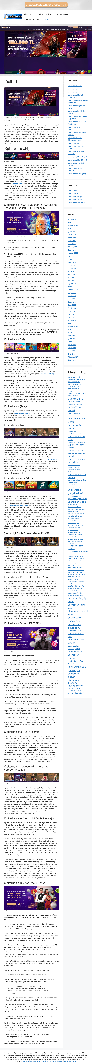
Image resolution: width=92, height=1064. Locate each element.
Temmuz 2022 (73, 323)
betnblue (26, 1061)
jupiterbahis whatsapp (74, 583)
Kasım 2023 (72, 274)
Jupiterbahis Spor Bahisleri (75, 567)
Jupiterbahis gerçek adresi (75, 491)
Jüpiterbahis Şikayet (45, 14)
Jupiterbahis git (73, 504)
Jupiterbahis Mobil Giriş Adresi (75, 534)
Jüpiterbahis (47, 19)
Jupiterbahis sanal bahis (74, 563)
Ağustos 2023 (73, 284)
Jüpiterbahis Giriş (30, 14)
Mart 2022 (72, 336)
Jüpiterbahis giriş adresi (77, 600)
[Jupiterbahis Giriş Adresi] (13, 17)
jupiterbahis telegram (75, 572)
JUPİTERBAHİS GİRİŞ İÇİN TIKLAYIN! (46, 5)
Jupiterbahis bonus (74, 427)
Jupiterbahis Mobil (73, 530)
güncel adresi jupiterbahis (77, 393)
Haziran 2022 (73, 326)
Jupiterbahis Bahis (74, 413)
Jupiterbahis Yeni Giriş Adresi (75, 590)
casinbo (74, 1061)
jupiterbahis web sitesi (73, 579)
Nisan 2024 (72, 259)
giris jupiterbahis (73, 389)
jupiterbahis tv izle (74, 577)
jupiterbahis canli (72, 431)
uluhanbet (67, 1061)
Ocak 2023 (72, 305)
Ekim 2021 (71, 351)
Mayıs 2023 (72, 293)
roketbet (53, 1061)
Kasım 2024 (72, 238)
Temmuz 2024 (73, 250)
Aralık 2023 (72, 271)
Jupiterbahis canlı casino (76, 446)
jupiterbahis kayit (74, 518)
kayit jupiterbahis (75, 686)
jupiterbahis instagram (75, 516)
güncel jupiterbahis (73, 395)
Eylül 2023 (72, 280)
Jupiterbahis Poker (72, 554)
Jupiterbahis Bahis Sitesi (77, 420)
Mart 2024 (72, 262)
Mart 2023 (72, 299)
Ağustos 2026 (73, 219)
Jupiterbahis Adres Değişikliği (75, 404)
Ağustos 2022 (73, 320)
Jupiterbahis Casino (73, 471)
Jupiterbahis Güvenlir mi (76, 514)
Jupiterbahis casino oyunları (77, 476)
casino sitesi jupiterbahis (74, 384)
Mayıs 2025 (72, 228)
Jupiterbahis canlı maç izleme (76, 460)
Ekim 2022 (72, 314)
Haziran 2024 (73, 253)
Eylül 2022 (71, 317)
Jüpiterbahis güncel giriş (74, 619)
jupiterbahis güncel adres (76, 509)
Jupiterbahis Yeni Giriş (75, 588)
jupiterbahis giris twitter (77, 499)
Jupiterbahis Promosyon (76, 558)
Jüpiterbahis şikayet (74, 675)
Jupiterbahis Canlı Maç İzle (74, 465)
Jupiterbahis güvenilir (73, 511)
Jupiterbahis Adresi (75, 86)
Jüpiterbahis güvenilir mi (74, 626)
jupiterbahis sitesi (74, 565)
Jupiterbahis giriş (77, 501)
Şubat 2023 (72, 302)
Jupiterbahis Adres (74, 402)
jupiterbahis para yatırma (75, 547)
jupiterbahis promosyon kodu (74, 560)
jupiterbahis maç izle (73, 523)
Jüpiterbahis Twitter (62, 14)
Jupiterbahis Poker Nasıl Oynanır (75, 556)
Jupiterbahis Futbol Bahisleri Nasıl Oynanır (78, 487)
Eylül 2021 (71, 354)
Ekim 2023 (72, 277)
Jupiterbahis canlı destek (76, 454)
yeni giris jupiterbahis (76, 693)
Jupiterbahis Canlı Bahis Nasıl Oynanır (77, 442)
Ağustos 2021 (73, 357)
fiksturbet (60, 1061)
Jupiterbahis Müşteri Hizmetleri (75, 542)
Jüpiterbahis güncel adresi (78, 613)
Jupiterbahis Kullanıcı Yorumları (75, 520)
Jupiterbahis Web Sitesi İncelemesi (76, 581)
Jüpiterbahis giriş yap (76, 606)
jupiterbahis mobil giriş (74, 532)
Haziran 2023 (73, 290)
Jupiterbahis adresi (74, 409)
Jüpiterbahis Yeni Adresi (32, 19)
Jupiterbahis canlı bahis (76, 438)
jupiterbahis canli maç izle (74, 434)
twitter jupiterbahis (75, 688)
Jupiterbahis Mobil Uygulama (74, 536)
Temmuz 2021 (73, 360)
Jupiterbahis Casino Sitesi (77, 480)
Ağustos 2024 (73, 247)
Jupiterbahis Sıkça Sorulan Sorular (76, 570)
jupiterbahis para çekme (78, 551)
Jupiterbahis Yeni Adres (77, 586)
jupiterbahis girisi (75, 496)
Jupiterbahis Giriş (74, 89)
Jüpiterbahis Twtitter (50, 459)
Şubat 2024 (72, 265)
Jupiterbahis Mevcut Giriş (74, 527)
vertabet (33, 1061)
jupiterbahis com (72, 482)
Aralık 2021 (72, 345)
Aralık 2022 (72, 308)
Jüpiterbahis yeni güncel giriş (77, 668)
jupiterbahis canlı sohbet (73, 467)
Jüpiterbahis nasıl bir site (77, 641)
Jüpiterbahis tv (75, 651)
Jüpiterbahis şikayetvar (73, 681)
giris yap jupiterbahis (74, 391)
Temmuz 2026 (73, 222)
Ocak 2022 (72, 342)
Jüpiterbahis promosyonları (74, 647)
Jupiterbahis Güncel (74, 507)
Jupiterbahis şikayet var (75, 595)
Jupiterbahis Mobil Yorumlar (78, 157)
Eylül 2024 (72, 244)
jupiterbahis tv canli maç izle (77, 574)
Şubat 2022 (72, 339)
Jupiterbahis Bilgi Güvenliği (77, 160)
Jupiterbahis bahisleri (73, 416)
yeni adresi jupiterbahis (76, 691)
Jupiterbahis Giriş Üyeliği (77, 174)
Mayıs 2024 (72, 256)
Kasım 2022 (72, 311)
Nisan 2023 (72, 296)
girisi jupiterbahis (73, 386)
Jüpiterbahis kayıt (74, 631)
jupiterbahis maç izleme (76, 525)
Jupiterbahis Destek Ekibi (74, 484)
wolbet (39, 1061)
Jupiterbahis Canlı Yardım (74, 469)
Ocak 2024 (72, 268)
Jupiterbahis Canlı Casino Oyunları (76, 450)
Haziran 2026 (73, 225)
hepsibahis (45, 1061)
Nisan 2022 (72, 332)
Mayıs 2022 (72, 329)
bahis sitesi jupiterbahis (76, 379)
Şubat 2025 (72, 232)
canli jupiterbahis (74, 382)
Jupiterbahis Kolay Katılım (77, 143)
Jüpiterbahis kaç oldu (76, 635)
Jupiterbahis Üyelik (75, 593)
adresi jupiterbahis (74, 377)
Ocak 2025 (72, 235)
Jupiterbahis (72, 92)
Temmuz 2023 (73, 287)
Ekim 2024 (72, 241)
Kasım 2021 (72, 348)
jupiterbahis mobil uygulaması (75, 539)
